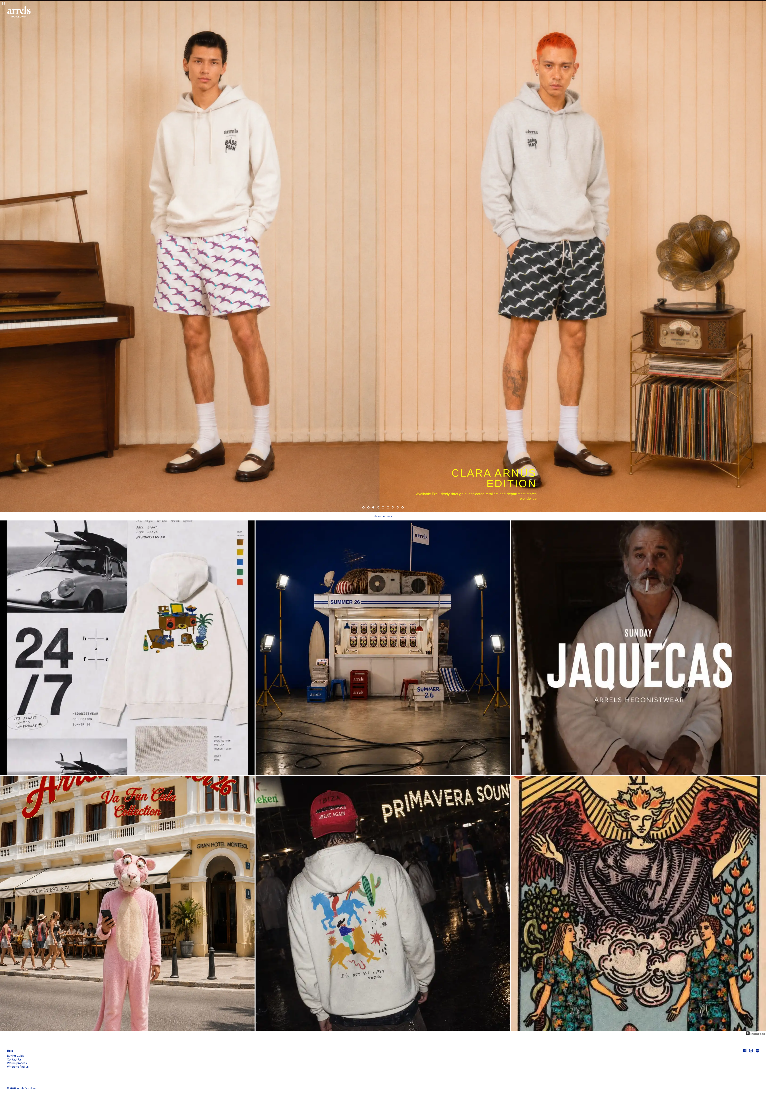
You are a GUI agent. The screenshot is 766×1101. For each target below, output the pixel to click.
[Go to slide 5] (383, 507)
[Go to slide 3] (373, 507)
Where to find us (18, 1066)
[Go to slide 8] (397, 507)
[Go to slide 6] (387, 507)
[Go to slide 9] (402, 507)
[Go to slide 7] (392, 507)
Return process (17, 1063)
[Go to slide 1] (363, 507)
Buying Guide (15, 1055)
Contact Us (14, 1059)
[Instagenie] (755, 1033)
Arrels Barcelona (26, 1088)
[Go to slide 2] (368, 507)
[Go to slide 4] (378, 507)
